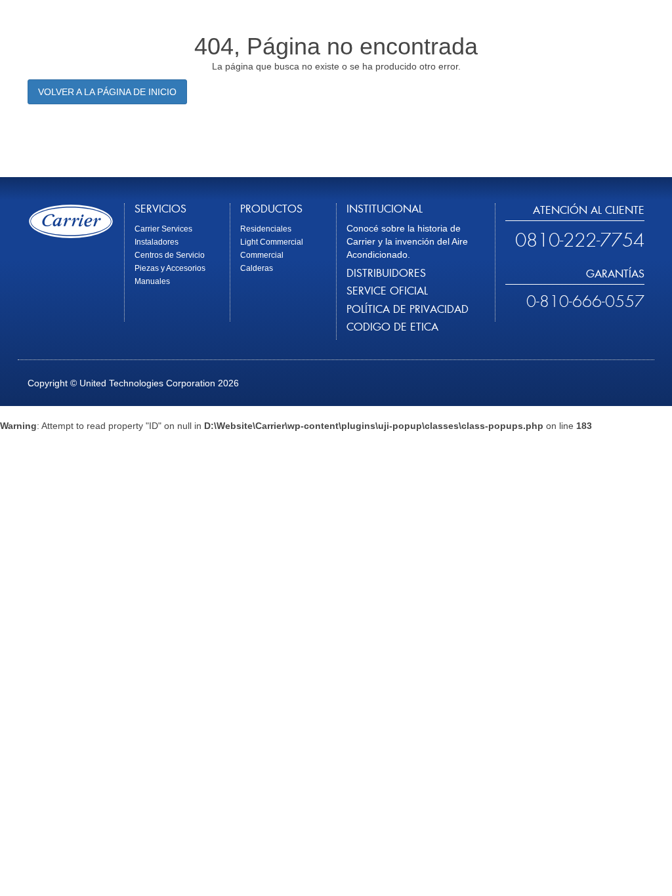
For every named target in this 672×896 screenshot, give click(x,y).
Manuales (152, 281)
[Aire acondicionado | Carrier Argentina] (71, 221)
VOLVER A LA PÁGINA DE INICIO (107, 92)
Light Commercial (271, 242)
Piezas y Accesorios (170, 268)
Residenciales (265, 229)
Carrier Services (163, 229)
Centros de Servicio (170, 255)
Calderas (256, 268)
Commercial (262, 255)
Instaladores (156, 242)
